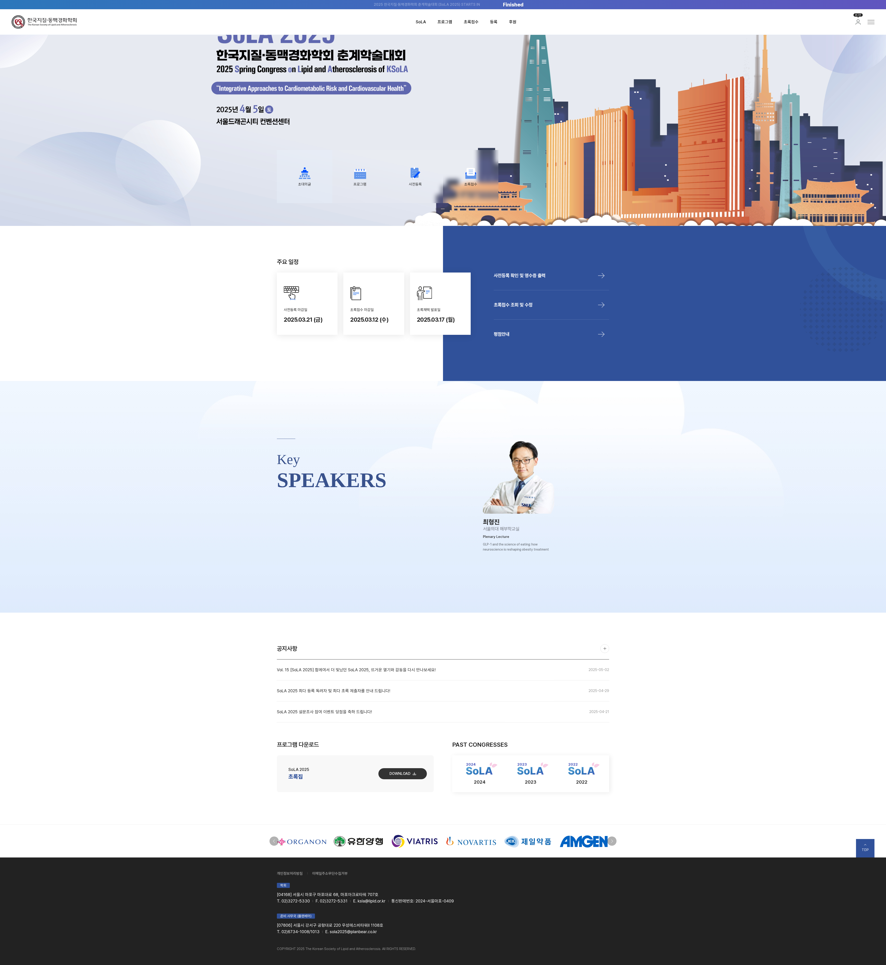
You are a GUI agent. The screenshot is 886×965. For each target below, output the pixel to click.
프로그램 (444, 21)
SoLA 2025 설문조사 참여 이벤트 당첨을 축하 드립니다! (443, 711)
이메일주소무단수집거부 (330, 873)
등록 (493, 21)
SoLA (421, 21)
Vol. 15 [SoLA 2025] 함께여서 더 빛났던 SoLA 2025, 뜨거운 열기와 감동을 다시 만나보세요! (443, 669)
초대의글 (304, 184)
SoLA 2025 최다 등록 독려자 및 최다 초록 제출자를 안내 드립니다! (443, 690)
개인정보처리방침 (290, 873)
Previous (274, 841)
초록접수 (471, 21)
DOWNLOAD (399, 773)
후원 (512, 21)
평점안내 (501, 334)
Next (612, 841)
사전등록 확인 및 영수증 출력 (519, 275)
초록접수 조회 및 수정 (513, 305)
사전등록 (415, 184)
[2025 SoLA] (44, 22)
